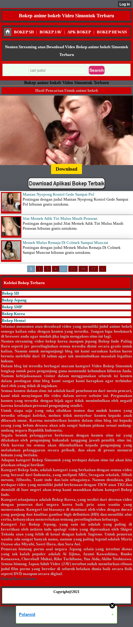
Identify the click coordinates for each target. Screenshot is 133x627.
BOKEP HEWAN (112, 32)
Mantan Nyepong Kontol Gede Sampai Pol (58, 194)
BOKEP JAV (51, 32)
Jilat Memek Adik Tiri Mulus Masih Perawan (60, 218)
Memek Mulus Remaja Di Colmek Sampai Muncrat (65, 242)
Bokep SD (10, 293)
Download (66, 169)
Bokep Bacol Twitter (19, 578)
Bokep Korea (13, 313)
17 (93, 269)
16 (83, 269)
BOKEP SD (24, 32)
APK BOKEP (79, 32)
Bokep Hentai (14, 320)
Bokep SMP (12, 307)
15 (73, 269)
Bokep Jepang (14, 300)
